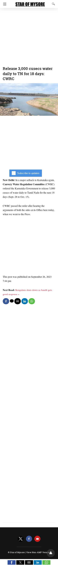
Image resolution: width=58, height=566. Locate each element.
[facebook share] (6, 301)
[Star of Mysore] (30, 3)
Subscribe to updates (28, 173)
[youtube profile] (37, 539)
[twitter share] (12, 301)
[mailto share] (17, 301)
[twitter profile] (21, 539)
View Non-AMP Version (38, 552)
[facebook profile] (29, 539)
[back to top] (51, 553)
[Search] (53, 4)
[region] (29, 36)
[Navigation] (4, 4)
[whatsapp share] (32, 301)
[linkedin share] (24, 301)
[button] (12, 562)
